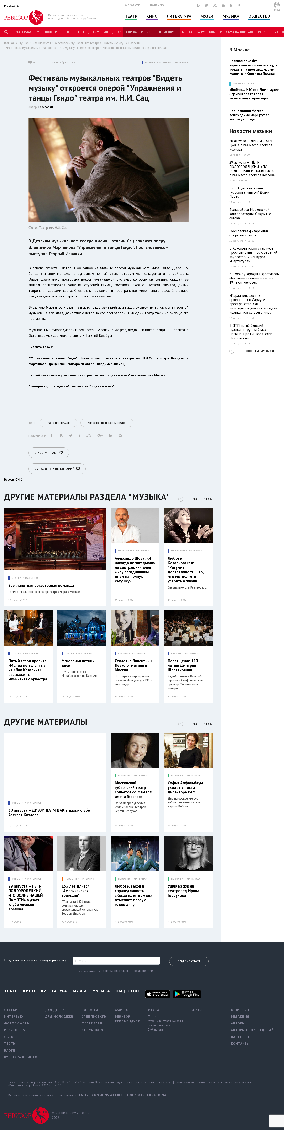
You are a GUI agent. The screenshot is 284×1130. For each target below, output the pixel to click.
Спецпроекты (73, 32)
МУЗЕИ (237, 83)
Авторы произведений (252, 1030)
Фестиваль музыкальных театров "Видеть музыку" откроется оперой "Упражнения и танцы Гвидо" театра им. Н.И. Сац (87, 48)
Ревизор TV (14, 1030)
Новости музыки (250, 131)
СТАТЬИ (16, 578)
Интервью (13, 1016)
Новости (50, 32)
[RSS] (215, 5)
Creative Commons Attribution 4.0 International (121, 1095)
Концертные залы (159, 1025)
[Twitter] (206, 5)
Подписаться (189, 961)
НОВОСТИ (165, 62)
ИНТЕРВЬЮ (125, 550)
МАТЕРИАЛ (181, 62)
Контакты (240, 1044)
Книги (196, 1010)
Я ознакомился (90, 971)
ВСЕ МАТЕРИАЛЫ (199, 499)
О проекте (132, 5)
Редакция (240, 1016)
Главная (9, 43)
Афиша (131, 32)
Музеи (207, 16)
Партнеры (240, 1037)
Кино (151, 16)
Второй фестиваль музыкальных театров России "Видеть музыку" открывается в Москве (96, 375)
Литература (179, 16)
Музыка (231, 16)
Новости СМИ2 (13, 479)
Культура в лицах (20, 1057)
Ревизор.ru (45, 107)
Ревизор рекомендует (159, 32)
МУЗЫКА (150, 62)
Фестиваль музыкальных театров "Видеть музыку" (89, 43)
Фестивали (91, 1023)
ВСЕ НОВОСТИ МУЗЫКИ (255, 351)
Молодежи (112, 32)
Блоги (9, 1050)
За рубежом (206, 32)
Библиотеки (155, 1029)
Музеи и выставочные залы (165, 1021)
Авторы (238, 1023)
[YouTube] (223, 5)
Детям (93, 32)
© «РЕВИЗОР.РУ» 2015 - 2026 (70, 1115)
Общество (259, 16)
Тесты (10, 1044)
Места (187, 32)
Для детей (55, 1010)
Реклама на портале (237, 32)
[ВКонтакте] (198, 5)
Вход (277, 9)
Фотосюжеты (17, 1023)
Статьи (249, 83)
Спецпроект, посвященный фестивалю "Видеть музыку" (71, 386)
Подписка (157, 5)
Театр (131, 16)
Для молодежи (59, 1016)
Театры (152, 1016)
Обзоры (11, 1037)
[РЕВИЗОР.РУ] (23, 17)
